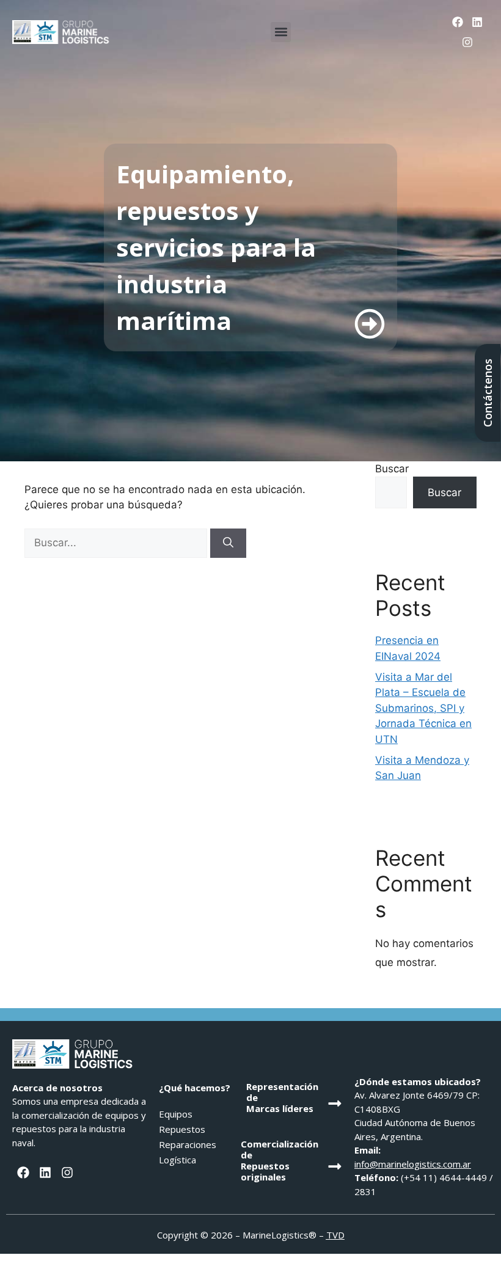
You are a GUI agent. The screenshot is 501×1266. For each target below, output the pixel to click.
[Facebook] (457, 22)
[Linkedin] (477, 22)
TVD (335, 1235)
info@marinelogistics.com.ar (412, 1164)
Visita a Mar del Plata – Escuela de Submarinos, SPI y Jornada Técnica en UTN (423, 708)
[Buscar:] (117, 542)
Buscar (392, 469)
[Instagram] (467, 41)
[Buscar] (228, 543)
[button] (281, 32)
